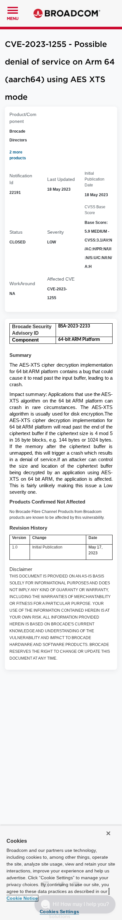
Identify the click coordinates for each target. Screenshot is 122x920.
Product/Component (22, 118)
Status (15, 232)
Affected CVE (61, 279)
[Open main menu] (12, 9)
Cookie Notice (22, 898)
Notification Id (20, 179)
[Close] (108, 833)
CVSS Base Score (95, 210)
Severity (55, 232)
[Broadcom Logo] (67, 13)
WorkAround (22, 283)
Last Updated (61, 179)
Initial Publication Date (94, 179)
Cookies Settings (59, 911)
